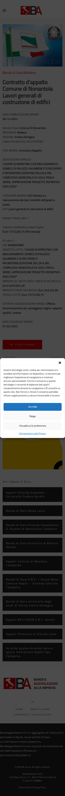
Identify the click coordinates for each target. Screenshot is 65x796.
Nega (32, 416)
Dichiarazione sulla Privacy (32, 433)
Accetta (32, 406)
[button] (60, 362)
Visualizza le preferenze (32, 425)
